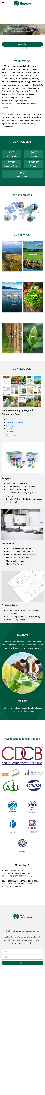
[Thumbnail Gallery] (13, 806)
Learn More (22, 44)
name (5, 951)
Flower (9, 429)
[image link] (22, 211)
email (5, 957)
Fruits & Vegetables (14, 422)
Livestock (10, 432)
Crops (8, 419)
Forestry (9, 426)
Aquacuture (11, 435)
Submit (22, 963)
